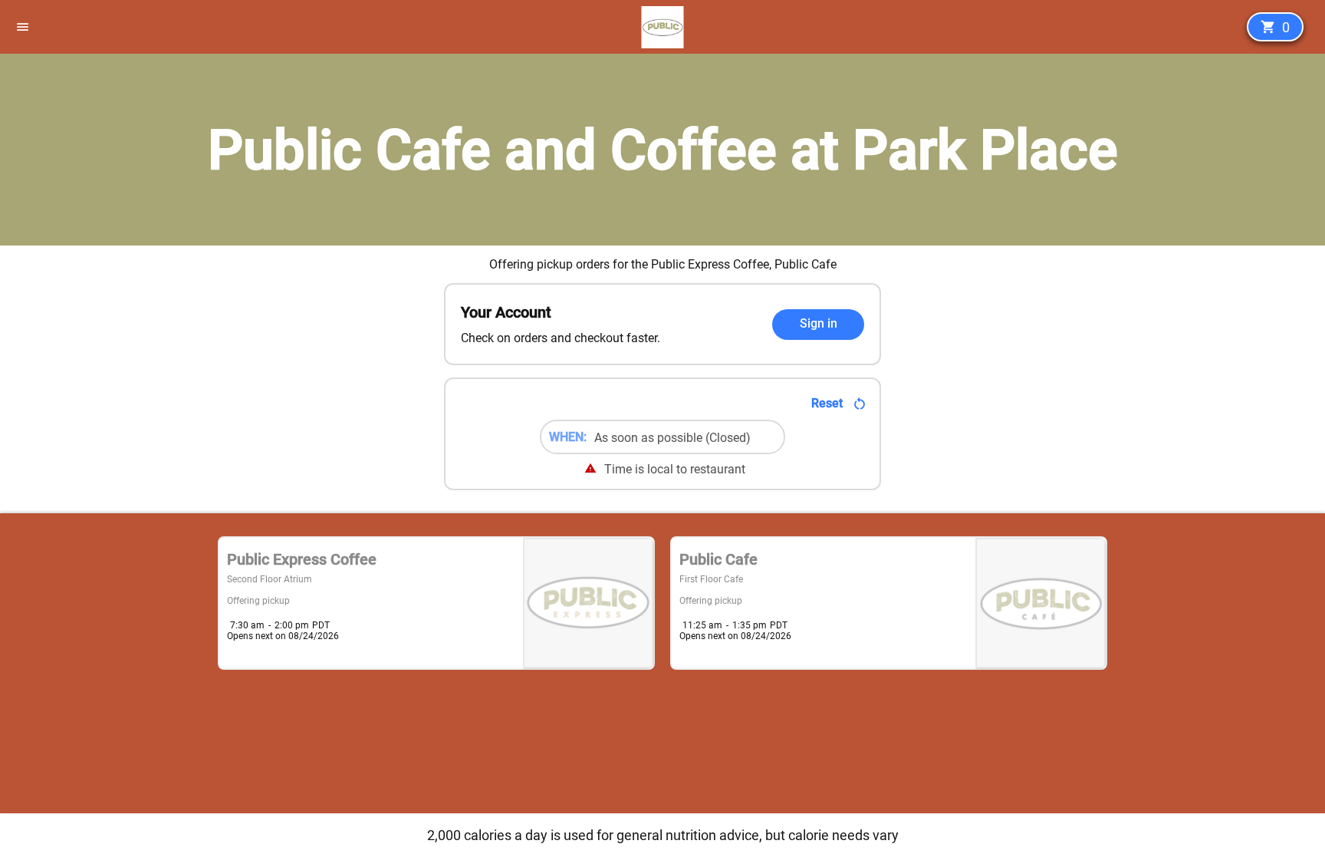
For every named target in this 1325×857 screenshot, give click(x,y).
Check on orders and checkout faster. (560, 338)
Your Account (506, 312)
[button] (29, 27)
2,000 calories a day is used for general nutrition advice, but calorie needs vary (663, 835)
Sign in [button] (818, 323)
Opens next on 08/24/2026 (283, 636)
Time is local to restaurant (674, 469)
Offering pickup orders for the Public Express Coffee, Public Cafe (663, 264)
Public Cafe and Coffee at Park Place (663, 150)
